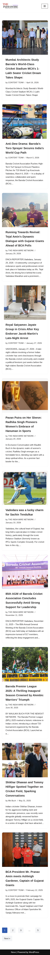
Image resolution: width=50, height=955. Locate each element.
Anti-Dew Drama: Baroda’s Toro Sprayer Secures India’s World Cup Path (25, 148)
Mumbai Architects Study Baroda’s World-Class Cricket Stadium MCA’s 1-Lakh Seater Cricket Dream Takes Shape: (23, 68)
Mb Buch (12, 801)
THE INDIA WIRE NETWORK (21, 250)
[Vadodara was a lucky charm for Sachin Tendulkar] (25, 488)
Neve (13, 952)
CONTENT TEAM (16, 83)
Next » (7, 938)
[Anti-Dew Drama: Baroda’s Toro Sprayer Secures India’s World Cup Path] (25, 121)
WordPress (34, 952)
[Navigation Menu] (44, 6)
